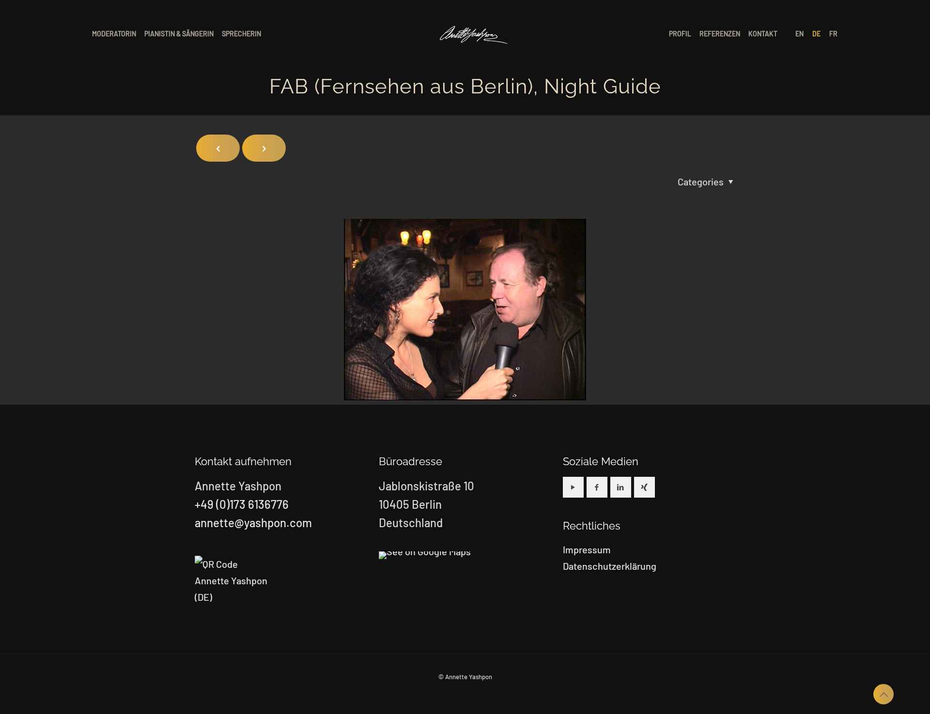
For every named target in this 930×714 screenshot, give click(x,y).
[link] (425, 555)
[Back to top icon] (883, 694)
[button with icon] (573, 487)
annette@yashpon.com (253, 523)
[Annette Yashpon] (474, 34)
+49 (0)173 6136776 (242, 504)
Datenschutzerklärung (609, 566)
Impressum (587, 549)
